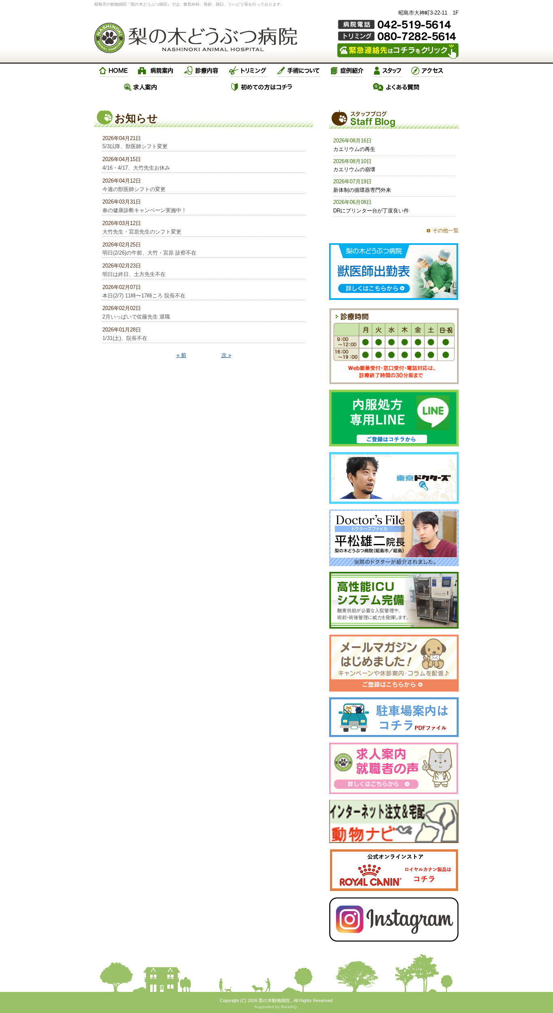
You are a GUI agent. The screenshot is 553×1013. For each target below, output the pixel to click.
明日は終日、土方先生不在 (134, 274)
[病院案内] (156, 71)
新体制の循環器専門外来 (362, 190)
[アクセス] (428, 71)
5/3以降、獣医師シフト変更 (135, 146)
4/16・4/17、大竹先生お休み (136, 168)
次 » (226, 355)
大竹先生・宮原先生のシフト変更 (141, 232)
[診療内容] (201, 71)
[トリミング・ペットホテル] (248, 71)
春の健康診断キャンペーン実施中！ (144, 210)
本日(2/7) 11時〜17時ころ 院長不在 (143, 296)
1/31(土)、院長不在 (124, 338)
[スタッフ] (387, 71)
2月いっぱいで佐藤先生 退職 (136, 317)
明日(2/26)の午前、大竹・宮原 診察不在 (149, 253)
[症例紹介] (346, 71)
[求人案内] (140, 87)
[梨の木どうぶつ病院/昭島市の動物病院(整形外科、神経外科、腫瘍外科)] (195, 38)
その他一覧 (445, 230)
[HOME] (113, 71)
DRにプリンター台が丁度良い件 (371, 211)
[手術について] (298, 71)
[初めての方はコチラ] (262, 87)
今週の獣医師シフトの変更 (134, 189)
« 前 (181, 355)
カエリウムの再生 (354, 149)
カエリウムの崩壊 (354, 169)
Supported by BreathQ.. (276, 1007)
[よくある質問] (396, 87)
